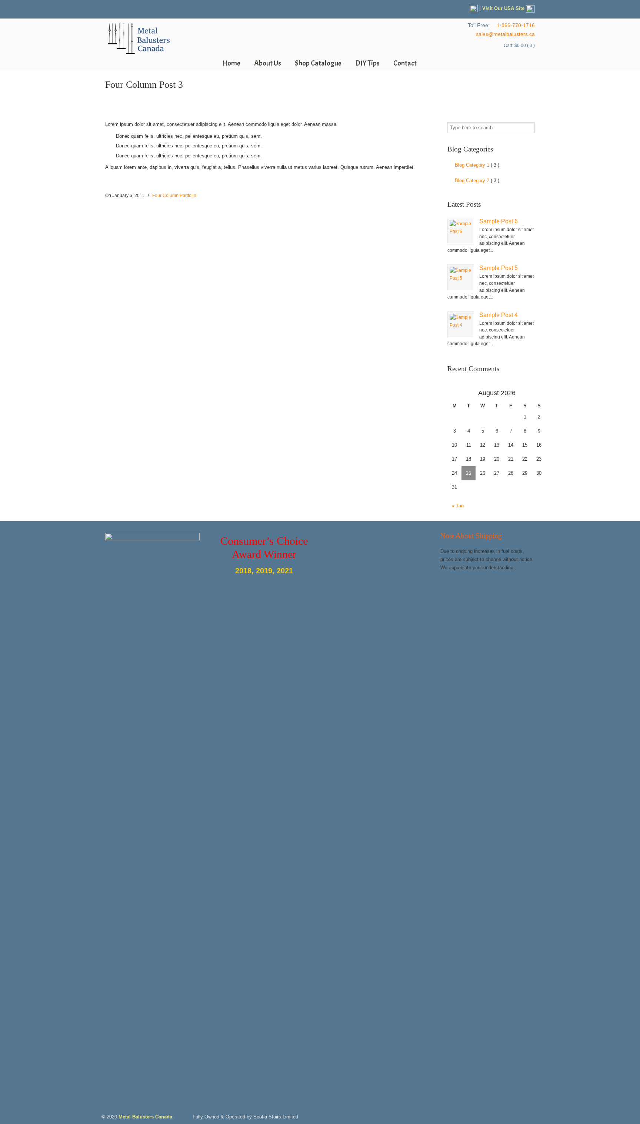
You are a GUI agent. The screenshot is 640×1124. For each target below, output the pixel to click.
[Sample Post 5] (461, 278)
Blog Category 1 (477, 165)
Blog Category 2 (477, 180)
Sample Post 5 (498, 267)
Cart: (519, 45)
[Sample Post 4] (461, 325)
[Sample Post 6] (461, 231)
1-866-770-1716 (516, 25)
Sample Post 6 (498, 221)
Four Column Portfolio (174, 195)
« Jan (458, 505)
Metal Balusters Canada (138, 39)
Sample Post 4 (498, 314)
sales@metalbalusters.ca (505, 34)
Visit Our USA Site (504, 8)
